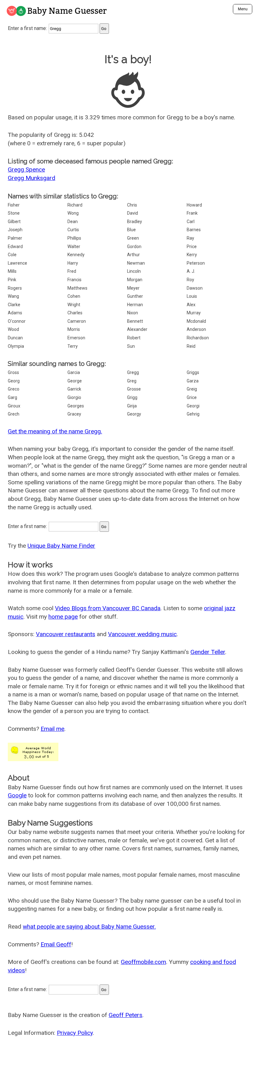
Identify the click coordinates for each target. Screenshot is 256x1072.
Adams (15, 312)
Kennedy (76, 254)
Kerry (192, 254)
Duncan (15, 337)
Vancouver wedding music (142, 634)
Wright (73, 304)
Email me (52, 728)
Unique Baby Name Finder (61, 545)
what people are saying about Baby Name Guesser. (89, 926)
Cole (12, 254)
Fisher (14, 204)
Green (133, 238)
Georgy (134, 413)
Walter (73, 246)
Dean (72, 221)
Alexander (137, 329)
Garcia (73, 372)
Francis (74, 279)
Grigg (132, 397)
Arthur (133, 254)
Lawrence (17, 263)
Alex (191, 304)
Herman (135, 304)
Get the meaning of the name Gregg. (55, 431)
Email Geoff (56, 944)
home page (63, 616)
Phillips (74, 238)
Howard (194, 204)
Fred (71, 271)
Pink (12, 279)
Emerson (76, 337)
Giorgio (74, 397)
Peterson (196, 263)
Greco (13, 388)
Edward (15, 246)
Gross (13, 372)
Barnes (194, 229)
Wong (73, 213)
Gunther (135, 296)
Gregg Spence (26, 169)
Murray (194, 312)
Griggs (193, 372)
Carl (190, 221)
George (74, 380)
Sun (131, 346)
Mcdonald (196, 321)
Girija (132, 405)
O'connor (17, 321)
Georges (75, 405)
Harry (72, 263)
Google (17, 795)
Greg (131, 380)
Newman (136, 263)
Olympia (16, 346)
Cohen (73, 296)
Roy (190, 279)
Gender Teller (207, 652)
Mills (12, 271)
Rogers (15, 288)
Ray (190, 238)
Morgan (134, 279)
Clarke (14, 304)
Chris (132, 204)
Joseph (15, 229)
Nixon (132, 312)
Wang (13, 296)
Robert (133, 337)
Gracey (74, 413)
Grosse (134, 388)
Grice (192, 397)
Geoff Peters (125, 1015)
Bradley (134, 221)
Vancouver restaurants (65, 634)
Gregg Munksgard (31, 178)
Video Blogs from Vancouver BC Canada (107, 608)
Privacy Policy (75, 1032)
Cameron (76, 321)
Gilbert (14, 221)
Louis (192, 296)
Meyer (133, 288)
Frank (192, 213)
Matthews (77, 288)
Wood (13, 329)
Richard (74, 204)
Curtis (73, 229)
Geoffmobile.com (143, 961)
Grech (13, 413)
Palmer (15, 238)
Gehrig (193, 413)
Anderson (196, 329)
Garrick (74, 388)
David (132, 213)
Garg (12, 397)
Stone (14, 213)
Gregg (133, 372)
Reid (191, 346)
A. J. (191, 271)
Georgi (193, 405)
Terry (72, 346)
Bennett (135, 321)
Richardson (198, 337)
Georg (14, 380)
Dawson (195, 288)
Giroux (14, 405)
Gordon (134, 246)
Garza (193, 380)
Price (192, 246)
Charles (74, 312)
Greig (192, 388)
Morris (73, 329)
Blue (131, 229)
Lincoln (134, 271)
